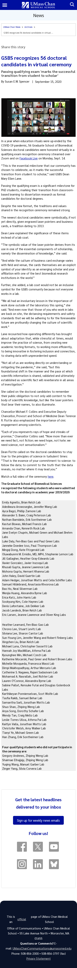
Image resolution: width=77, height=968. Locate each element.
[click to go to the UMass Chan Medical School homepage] (39, 5)
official (21, 919)
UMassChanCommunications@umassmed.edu (42, 948)
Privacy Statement (38, 958)
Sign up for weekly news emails (38, 820)
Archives (28, 26)
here (51, 476)
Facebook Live (29, 158)
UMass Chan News (11, 26)
